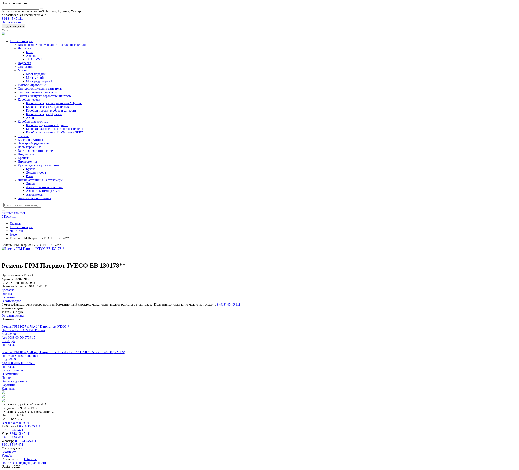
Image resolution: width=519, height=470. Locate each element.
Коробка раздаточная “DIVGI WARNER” (54, 132)
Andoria (31, 55)
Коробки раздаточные (33, 121)
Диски (30, 183)
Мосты (22, 70)
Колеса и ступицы (30, 139)
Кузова (30, 169)
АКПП (30, 117)
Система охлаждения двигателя (40, 88)
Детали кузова (36, 172)
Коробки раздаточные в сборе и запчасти (54, 128)
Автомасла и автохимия (34, 198)
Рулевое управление (32, 85)
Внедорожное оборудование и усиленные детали (52, 44)
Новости (8, 377)
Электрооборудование (33, 143)
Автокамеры (34, 194)
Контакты (8, 388)
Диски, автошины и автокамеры (40, 180)
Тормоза (23, 136)
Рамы (29, 176)
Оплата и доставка (14, 381)
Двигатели (25, 48)
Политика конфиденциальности (24, 463)
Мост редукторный (39, 81)
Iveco (29, 52)
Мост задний (35, 77)
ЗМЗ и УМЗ (34, 59)
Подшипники (27, 154)
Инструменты (27, 161)
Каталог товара (12, 370)
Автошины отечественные (44, 187)
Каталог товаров (21, 41)
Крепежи (24, 158)
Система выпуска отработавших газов (44, 96)
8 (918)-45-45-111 (228, 304)
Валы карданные (29, 147)
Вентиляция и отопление (35, 150)
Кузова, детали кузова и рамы (38, 165)
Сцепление (25, 66)
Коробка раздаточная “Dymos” (47, 125)
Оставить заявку (13, 315)
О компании (10, 374)
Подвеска (24, 63)
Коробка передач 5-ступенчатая (47, 107)
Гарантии (8, 385)
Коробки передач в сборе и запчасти (51, 110)
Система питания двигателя (37, 92)
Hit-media (30, 459)
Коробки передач (29, 99)
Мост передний (36, 74)
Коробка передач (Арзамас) (44, 114)
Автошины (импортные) (43, 191)
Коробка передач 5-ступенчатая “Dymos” (54, 103)
